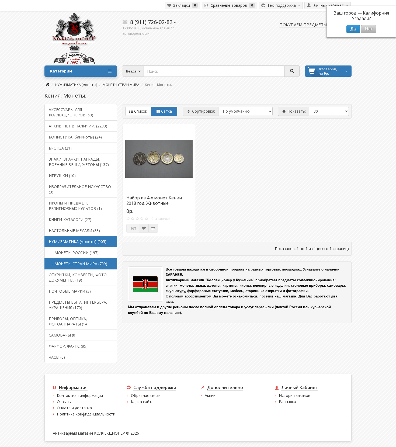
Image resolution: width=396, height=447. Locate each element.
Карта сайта (142, 401)
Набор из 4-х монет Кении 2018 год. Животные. (154, 200)
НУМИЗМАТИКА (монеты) (76, 84)
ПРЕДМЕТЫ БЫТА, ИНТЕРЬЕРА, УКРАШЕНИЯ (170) (78, 305)
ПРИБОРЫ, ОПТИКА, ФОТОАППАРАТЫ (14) (69, 321)
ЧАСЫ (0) (57, 357)
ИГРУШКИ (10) (62, 175)
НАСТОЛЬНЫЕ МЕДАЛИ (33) (74, 230)
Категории (61, 71)
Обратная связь (146, 395)
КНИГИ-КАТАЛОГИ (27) (70, 219)
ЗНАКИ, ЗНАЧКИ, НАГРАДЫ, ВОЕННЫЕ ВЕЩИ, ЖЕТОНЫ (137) (79, 162)
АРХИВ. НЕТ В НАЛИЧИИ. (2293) (78, 126)
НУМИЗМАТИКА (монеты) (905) (77, 241)
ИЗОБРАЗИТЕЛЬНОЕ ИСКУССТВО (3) (80, 189)
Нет (132, 228)
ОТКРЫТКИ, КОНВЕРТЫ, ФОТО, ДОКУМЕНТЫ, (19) (78, 277)
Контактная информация (80, 395)
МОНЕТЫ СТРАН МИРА (121, 84)
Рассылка (287, 401)
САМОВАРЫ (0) (63, 335)
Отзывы (64, 401)
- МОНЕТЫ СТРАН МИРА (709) (78, 263)
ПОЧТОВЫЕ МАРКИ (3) (70, 291)
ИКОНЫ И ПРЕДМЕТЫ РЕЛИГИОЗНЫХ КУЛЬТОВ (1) (75, 205)
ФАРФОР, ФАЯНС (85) (68, 346)
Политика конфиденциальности (86, 414)
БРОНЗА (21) (60, 148)
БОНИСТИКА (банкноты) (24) (75, 137)
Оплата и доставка (74, 407)
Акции (210, 395)
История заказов (294, 395)
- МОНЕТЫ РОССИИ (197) (74, 252)
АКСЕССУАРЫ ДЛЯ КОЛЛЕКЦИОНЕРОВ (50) (71, 112)
